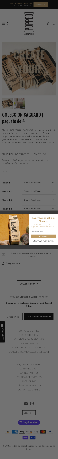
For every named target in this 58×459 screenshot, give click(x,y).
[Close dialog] (56, 215)
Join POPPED (43, 236)
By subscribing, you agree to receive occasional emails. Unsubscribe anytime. (43, 241)
